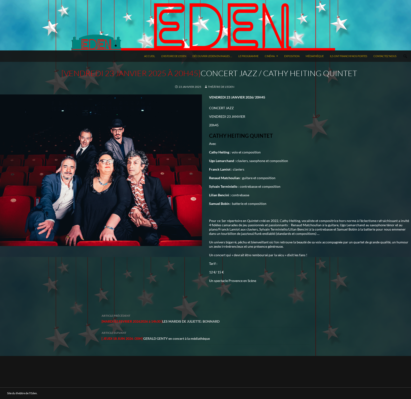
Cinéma (270, 56)
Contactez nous (384, 56)
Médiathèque (315, 56)
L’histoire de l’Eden (173, 56)
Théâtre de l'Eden (221, 87)
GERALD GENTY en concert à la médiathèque (156, 335)
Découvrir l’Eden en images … (212, 56)
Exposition (291, 56)
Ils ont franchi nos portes (348, 56)
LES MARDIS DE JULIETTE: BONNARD (161, 318)
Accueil (149, 56)
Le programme (248, 56)
